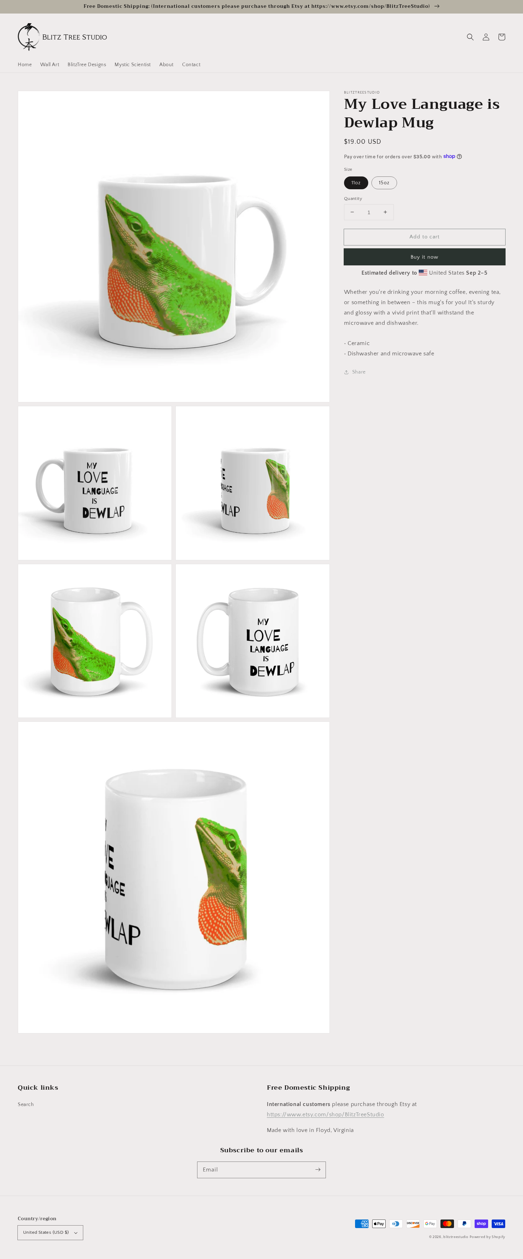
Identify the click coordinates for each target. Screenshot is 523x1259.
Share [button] (359, 372)
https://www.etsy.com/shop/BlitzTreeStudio (325, 1114)
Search (26, 1104)
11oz (356, 182)
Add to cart (425, 236)
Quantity (353, 198)
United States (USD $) (46, 1232)
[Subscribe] (318, 1170)
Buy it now (424, 257)
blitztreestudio (456, 1237)
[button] (470, 37)
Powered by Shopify (487, 1237)
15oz (384, 182)
